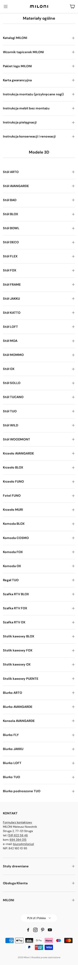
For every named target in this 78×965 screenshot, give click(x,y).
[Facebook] (28, 930)
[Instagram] (35, 930)
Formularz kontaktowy (17, 822)
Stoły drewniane (16, 866)
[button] (5, 6)
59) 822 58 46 (18, 835)
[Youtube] (50, 930)
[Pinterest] (42, 930)
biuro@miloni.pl (23, 844)
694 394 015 (18, 840)
